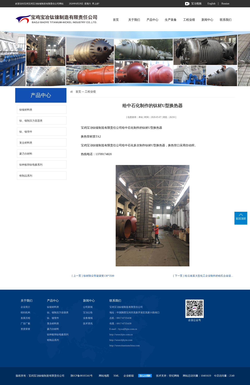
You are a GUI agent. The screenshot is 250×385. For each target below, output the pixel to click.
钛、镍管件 (25, 131)
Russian (225, 3)
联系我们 (226, 19)
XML (116, 375)
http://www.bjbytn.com (120, 340)
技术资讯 (88, 323)
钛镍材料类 (25, 109)
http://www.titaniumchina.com (124, 345)
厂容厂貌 (25, 323)
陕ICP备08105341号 (82, 375)
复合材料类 (25, 142)
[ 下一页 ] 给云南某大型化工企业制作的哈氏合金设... (203, 275)
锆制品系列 (25, 175)
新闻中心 (207, 19)
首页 (116, 19)
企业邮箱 (129, 375)
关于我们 (134, 19)
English (211, 3)
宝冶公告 (88, 312)
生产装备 (171, 19)
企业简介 (25, 307)
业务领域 (88, 318)
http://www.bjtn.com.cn (121, 334)
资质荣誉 (25, 329)
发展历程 (25, 318)
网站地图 (104, 375)
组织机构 (25, 312)
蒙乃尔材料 (25, 153)
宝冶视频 (196, 3)
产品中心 (152, 19)
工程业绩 (189, 19)
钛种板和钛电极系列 (30, 164)
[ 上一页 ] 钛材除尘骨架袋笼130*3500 (93, 275)
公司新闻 (88, 307)
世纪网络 (174, 375)
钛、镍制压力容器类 (30, 120)
